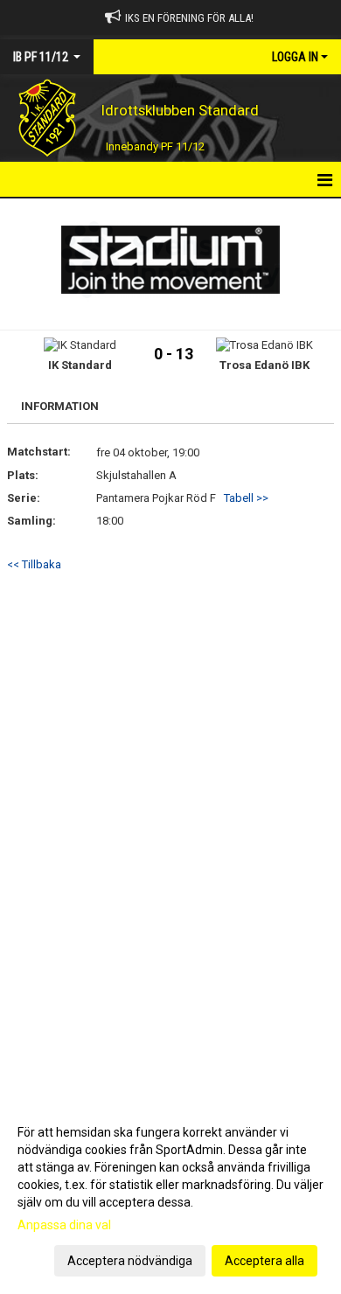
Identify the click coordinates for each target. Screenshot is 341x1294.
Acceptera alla (264, 1261)
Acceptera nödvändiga (129, 1261)
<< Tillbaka (34, 564)
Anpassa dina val (64, 1225)
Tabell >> (246, 497)
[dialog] (170, 1195)
